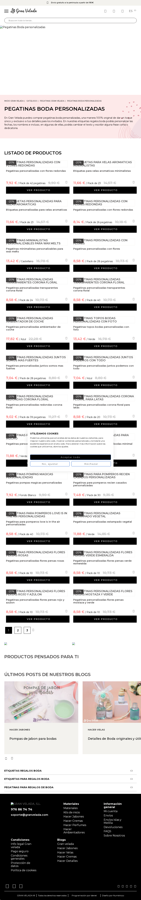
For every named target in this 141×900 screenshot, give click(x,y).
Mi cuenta (110, 811)
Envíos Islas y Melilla (112, 821)
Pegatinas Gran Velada (52, 101)
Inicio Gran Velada (14, 101)
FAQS (107, 831)
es (131, 11)
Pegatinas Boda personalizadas (84, 101)
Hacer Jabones (73, 816)
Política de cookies (23, 870)
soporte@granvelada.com (29, 814)
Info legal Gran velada (21, 845)
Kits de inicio (71, 812)
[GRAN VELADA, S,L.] (24, 11)
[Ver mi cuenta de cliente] (114, 11)
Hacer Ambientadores (74, 831)
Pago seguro (20, 851)
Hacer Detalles (67, 860)
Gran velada (65, 844)
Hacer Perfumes (74, 825)
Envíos (108, 815)
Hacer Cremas (73, 820)
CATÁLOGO (31, 101)
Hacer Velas (65, 852)
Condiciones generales (19, 857)
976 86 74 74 (21, 809)
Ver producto (38, 190)
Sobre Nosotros (114, 835)
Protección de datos (20, 864)
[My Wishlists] (105, 11)
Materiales (70, 808)
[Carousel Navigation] (72, 758)
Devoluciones (113, 827)
